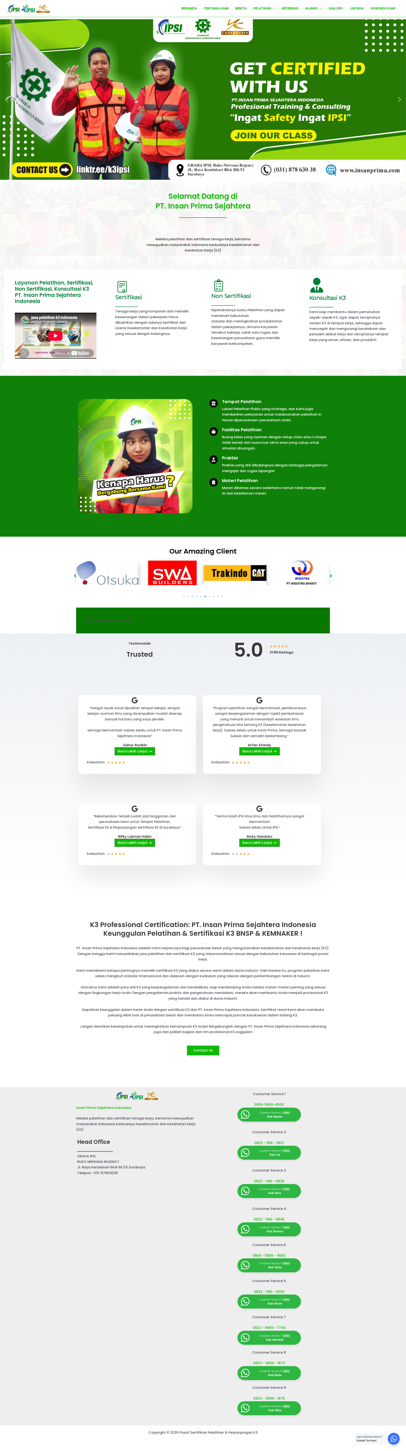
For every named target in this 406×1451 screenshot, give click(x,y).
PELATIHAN (262, 8)
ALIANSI (311, 8)
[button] (6, 99)
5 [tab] (201, 596)
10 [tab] (222, 596)
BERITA (241, 8)
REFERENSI (290, 8)
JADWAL (357, 8)
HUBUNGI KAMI (383, 8)
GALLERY (336, 8)
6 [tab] (205, 596)
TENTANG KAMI (216, 8)
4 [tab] (197, 596)
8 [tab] (213, 596)
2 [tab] (188, 596)
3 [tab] (192, 596)
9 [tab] (218, 596)
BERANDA (189, 8)
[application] (273, 8)
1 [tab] (184, 596)
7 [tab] (209, 596)
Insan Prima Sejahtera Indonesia (103, 1107)
